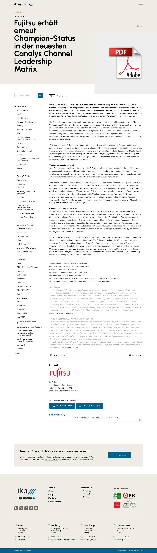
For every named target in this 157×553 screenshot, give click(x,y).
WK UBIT (21, 345)
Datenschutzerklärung (135, 551)
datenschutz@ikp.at (53, 460)
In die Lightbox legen (91, 406)
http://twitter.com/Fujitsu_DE (66, 269)
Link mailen (137, 355)
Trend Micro (22, 309)
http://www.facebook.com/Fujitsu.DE (71, 275)
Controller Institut (24, 151)
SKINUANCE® (23, 290)
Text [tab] (52, 96)
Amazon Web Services (26, 122)
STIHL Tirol (21, 305)
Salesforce (21, 275)
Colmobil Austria (24, 147)
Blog (50, 494)
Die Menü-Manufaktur (26, 248)
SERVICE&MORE (24, 286)
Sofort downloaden (63, 406)
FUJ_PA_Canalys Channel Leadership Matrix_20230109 (96, 417)
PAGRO (20, 263)
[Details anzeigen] (126, 63)
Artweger (21, 126)
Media (17, 353)
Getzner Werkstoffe (25, 213)
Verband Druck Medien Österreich (27, 322)
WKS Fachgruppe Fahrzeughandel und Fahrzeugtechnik (25, 333)
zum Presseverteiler (120, 455)
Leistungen (86, 487)
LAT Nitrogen (22, 236)
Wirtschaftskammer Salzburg (29, 327)
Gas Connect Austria (26, 201)
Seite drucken (59, 355)
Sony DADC (22, 298)
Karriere (52, 498)
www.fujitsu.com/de (69, 347)
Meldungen (20, 106)
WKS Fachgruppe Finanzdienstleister (25, 340)
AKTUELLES (22, 110)
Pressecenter (54, 501)
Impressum (122, 551)
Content (86, 494)
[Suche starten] (40, 94)
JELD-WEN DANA (25, 229)
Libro (19, 240)
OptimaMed (22, 259)
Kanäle (86, 497)
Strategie (87, 491)
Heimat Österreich (25, 217)
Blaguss (20, 133)
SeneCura (21, 282)
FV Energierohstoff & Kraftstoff (26, 192)
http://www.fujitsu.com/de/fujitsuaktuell (76, 266)
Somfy (20, 294)
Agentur (52, 487)
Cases (51, 491)
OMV (19, 255)
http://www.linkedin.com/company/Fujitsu (72, 272)
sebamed (21, 279)
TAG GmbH (22, 313)
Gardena (20, 197)
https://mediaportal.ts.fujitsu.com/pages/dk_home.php (98, 278)
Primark (20, 271)
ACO (19, 114)
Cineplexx (21, 143)
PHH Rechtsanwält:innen (27, 267)
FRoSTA (20, 188)
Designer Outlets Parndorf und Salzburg (28, 159)
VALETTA (21, 317)
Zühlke (20, 349)
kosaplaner (21, 232)
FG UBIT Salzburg (24, 176)
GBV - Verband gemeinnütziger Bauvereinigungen (25, 207)
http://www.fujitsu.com (65, 313)
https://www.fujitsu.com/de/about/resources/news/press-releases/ (88, 281)
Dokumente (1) (57, 414)
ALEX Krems (22, 118)
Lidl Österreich (23, 244)
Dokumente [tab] (62, 96)
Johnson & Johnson (25, 225)
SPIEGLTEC (22, 302)
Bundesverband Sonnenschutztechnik (26, 138)
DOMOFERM (22, 164)
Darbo (19, 155)
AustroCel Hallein (24, 129)
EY (18, 172)
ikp (18, 221)
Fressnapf (21, 184)
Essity (19, 168)
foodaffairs (21, 180)
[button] (139, 26)
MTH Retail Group (24, 252)
